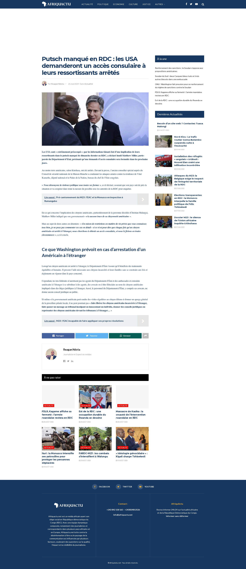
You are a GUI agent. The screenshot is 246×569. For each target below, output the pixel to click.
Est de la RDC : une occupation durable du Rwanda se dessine (92, 414)
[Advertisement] (123, 30)
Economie (118, 4)
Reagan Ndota (57, 84)
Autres (159, 4)
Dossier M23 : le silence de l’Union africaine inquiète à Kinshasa (187, 220)
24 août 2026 (48, 422)
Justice (146, 4)
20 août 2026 (48, 467)
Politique (103, 4)
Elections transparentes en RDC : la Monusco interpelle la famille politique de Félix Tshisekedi (188, 201)
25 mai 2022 (180, 149)
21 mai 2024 (73, 84)
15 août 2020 (163, 130)
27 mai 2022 (180, 188)
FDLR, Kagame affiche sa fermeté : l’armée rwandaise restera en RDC (57, 414)
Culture (133, 4)
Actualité (87, 4)
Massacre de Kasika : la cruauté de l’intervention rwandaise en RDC (130, 414)
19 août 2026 (122, 460)
